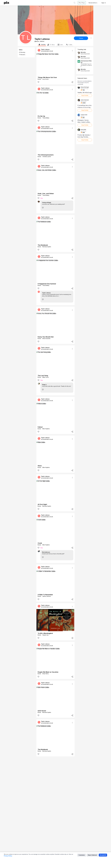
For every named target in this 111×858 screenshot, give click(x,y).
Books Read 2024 (85, 70)
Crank (40, 543)
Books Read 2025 (85, 58)
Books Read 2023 (85, 53)
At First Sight (42, 504)
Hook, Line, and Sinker (46, 193)
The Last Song (43, 375)
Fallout (40, 427)
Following (22, 52)
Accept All (103, 855)
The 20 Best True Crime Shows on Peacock (86, 65)
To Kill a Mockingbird (45, 633)
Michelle (83, 52)
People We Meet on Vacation (48, 672)
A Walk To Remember (45, 594)
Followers (22, 54)
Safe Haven (42, 711)
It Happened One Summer (47, 284)
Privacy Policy (8, 856)
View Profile (84, 95)
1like (41, 198)
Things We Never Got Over (47, 77)
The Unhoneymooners (46, 155)
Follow (81, 38)
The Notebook (43, 245)
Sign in (103, 3)
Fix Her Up (41, 116)
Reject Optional (92, 855)
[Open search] (74, 2)
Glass (40, 466)
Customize (82, 855)
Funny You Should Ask (46, 337)
